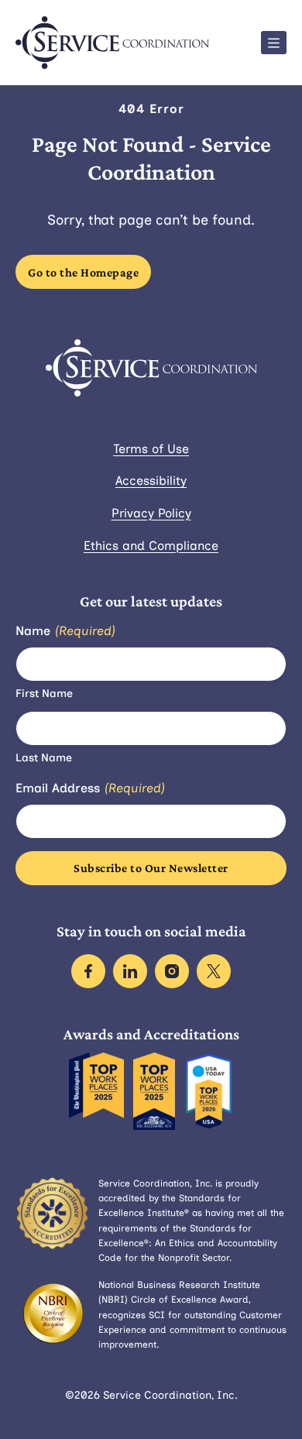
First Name (44, 693)
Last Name (43, 757)
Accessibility (151, 480)
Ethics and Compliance (151, 545)
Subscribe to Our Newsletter (151, 867)
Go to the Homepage (83, 272)
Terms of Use (151, 448)
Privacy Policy (151, 513)
